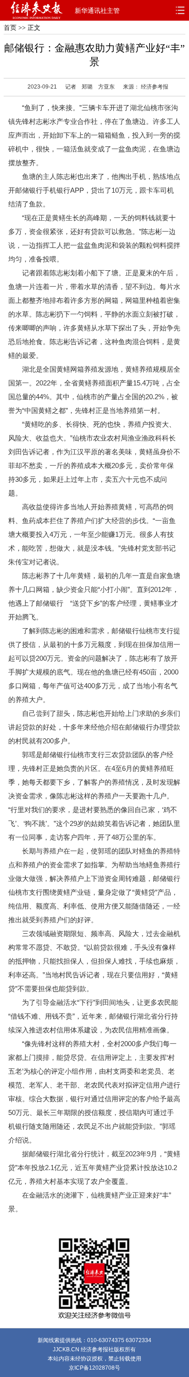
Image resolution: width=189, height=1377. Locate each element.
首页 (10, 27)
